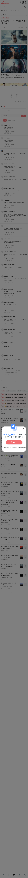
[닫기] (23, 428)
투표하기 (14, 442)
